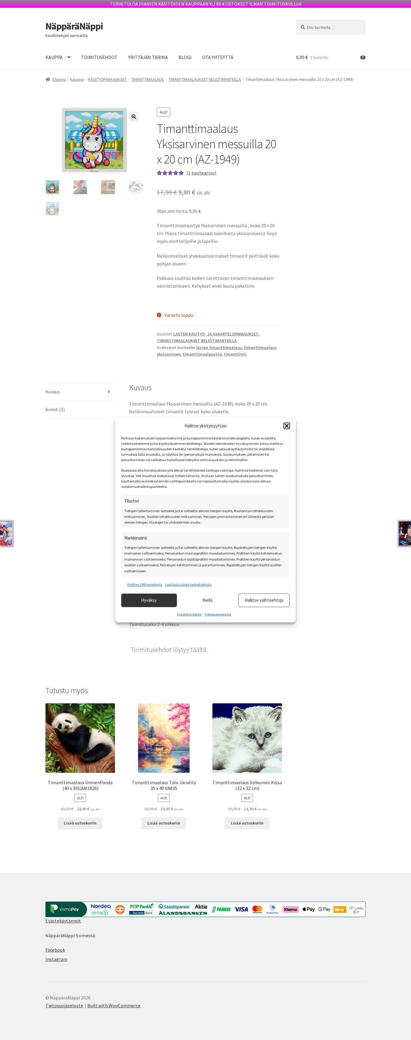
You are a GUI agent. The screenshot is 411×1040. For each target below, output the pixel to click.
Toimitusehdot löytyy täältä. (169, 649)
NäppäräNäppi (74, 26)
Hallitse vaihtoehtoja (264, 600)
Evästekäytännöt (63, 921)
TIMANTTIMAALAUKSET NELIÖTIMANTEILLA (204, 79)
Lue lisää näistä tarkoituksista (188, 584)
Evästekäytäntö (189, 614)
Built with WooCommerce (114, 1005)
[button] (287, 426)
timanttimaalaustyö (202, 354)
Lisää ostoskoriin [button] (80, 823)
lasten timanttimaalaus (219, 347)
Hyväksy (149, 600)
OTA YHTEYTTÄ (217, 57)
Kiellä (207, 600)
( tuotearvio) (201, 173)
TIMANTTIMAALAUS (147, 79)
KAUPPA (54, 57)
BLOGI (185, 57)
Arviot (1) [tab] (55, 409)
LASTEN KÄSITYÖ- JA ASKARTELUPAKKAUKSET (215, 334)
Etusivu (59, 79)
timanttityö (235, 354)
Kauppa (77, 79)
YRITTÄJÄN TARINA (148, 57)
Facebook (55, 950)
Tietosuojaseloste (217, 614)
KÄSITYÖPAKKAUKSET (107, 79)
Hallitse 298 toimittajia (144, 584)
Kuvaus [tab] (52, 392)
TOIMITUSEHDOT (99, 57)
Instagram (56, 959)
